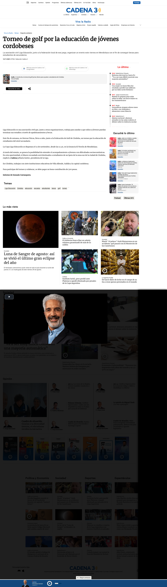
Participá (136, 2)
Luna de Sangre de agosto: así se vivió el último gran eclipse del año (29, 258)
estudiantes (46, 188)
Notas (34, 25)
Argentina (74, 15)
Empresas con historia (128, 25)
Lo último (123, 67)
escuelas (37, 188)
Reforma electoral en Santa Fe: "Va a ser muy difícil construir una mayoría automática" (125, 77)
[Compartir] (29, 89)
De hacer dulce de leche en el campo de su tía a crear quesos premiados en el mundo (119, 281)
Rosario (93, 15)
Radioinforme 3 (120, 116)
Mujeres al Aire (81, 25)
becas (54, 188)
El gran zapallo (91, 25)
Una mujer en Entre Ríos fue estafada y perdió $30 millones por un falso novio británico (123, 88)
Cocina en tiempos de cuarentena (48, 25)
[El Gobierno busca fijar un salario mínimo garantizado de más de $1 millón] (79, 223)
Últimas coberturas (66, 2)
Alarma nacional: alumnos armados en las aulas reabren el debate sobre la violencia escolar (124, 120)
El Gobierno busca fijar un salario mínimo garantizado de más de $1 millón (76, 242)
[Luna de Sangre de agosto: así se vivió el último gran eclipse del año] (30, 229)
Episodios (14, 81)
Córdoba (83, 15)
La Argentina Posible (107, 277)
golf (59, 188)
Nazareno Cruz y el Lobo (67, 25)
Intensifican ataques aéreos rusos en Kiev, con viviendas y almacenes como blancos (125, 109)
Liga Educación (10, 188)
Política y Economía (67, 238)
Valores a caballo (103, 25)
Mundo (101, 15)
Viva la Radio (83, 21)
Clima (94, 2)
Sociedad (118, 84)
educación (28, 188)
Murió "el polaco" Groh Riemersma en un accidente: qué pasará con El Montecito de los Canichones (119, 243)
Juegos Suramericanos (122, 94)
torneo (64, 188)
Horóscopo (101, 2)
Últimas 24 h (77, 2)
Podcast (117, 198)
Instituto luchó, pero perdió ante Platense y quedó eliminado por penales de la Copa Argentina (79, 281)
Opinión (47, 2)
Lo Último (66, 15)
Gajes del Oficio (114, 25)
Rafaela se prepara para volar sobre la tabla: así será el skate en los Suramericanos (124, 98)
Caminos (40, 2)
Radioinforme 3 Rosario (122, 73)
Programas (55, 2)
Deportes (33, 2)
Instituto (64, 277)
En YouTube (86, 2)
